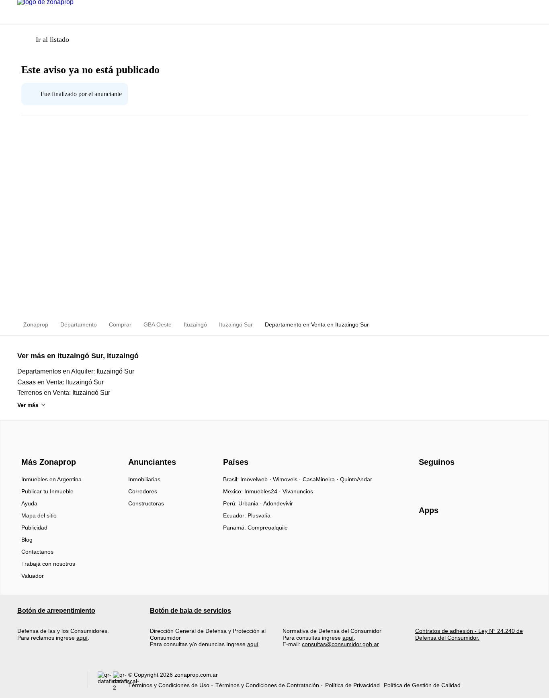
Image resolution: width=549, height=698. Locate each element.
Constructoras (146, 503)
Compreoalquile (268, 527)
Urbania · (250, 503)
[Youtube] (452, 482)
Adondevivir (278, 503)
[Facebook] (425, 482)
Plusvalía (259, 515)
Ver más (28, 405)
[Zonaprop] (46, 447)
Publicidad (34, 527)
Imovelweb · (256, 479)
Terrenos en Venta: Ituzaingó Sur (63, 392)
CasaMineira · (321, 479)
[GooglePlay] (499, 533)
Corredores (142, 491)
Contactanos (37, 551)
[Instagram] (438, 482)
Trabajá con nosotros (48, 563)
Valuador (32, 576)
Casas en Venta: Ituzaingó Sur (60, 382)
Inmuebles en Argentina (51, 479)
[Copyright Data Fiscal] (120, 681)
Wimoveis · (288, 479)
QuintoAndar (356, 479)
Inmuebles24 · (263, 491)
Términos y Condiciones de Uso (168, 685)
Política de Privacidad (352, 685)
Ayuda (29, 503)
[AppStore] (444, 533)
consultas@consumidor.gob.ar (340, 644)
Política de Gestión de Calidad (422, 685)
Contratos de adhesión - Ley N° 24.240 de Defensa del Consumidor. (469, 634)
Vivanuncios (298, 491)
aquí (82, 637)
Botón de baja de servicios (190, 610)
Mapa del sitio (39, 515)
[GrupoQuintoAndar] (47, 681)
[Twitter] (465, 482)
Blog (27, 539)
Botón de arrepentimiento (56, 610)
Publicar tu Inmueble (47, 491)
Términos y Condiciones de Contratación (267, 685)
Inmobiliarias (144, 479)
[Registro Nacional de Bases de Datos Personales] (105, 681)
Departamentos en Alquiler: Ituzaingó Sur (75, 371)
